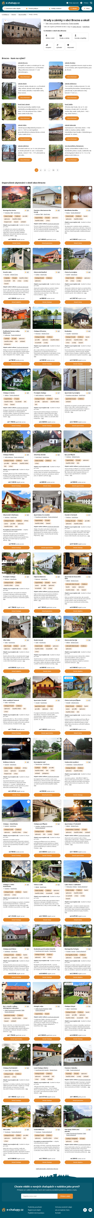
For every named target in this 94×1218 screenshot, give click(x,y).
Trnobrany (8, 1132)
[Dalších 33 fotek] (77, 811)
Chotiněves (69, 764)
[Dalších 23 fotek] (77, 936)
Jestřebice (7, 951)
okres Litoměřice (54, 23)
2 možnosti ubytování (22, 287)
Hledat (74, 8)
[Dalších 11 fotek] (77, 441)
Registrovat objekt (34, 1210)
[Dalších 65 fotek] (77, 563)
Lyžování (59, 47)
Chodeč (37, 703)
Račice (68, 213)
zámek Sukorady (70, 125)
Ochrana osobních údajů (63, 1207)
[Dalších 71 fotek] (77, 993)
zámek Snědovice (70, 84)
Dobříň (68, 274)
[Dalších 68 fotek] (77, 1116)
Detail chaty (16, 243)
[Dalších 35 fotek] (47, 380)
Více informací (25, 77)
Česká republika (74, 23)
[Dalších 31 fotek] (16, 871)
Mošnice (68, 517)
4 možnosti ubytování (53, 224)
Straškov (37, 826)
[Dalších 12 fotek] (16, 502)
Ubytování (70, 47)
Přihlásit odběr (65, 1196)
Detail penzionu (47, 243)
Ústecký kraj (64, 23)
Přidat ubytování (73, 3)
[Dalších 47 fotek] (77, 687)
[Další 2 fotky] (47, 318)
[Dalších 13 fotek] (77, 380)
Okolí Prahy (47, 214)
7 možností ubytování (22, 347)
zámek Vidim (22, 125)
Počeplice (7, 213)
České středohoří (75, 213)
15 (53, 170)
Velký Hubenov (39, 395)
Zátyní (68, 1009)
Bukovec (37, 579)
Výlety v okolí (50, 38)
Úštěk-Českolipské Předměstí (13, 1010)
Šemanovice (38, 764)
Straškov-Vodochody (46, 826)
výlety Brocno (77, 27)
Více (16, 235)
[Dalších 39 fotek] (77, 318)
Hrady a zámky (64, 38)
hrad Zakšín (69, 104)
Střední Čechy (14, 274)
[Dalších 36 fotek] (77, 627)
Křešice (75, 887)
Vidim (6, 642)
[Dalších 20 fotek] (16, 259)
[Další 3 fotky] (47, 687)
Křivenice (38, 333)
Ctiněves (68, 457)
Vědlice (7, 395)
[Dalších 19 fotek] (47, 502)
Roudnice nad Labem (72, 395)
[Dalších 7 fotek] (47, 197)
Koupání (48, 47)
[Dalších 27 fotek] (16, 197)
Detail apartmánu (78, 425)
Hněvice (37, 214)
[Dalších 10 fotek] (77, 197)
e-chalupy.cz (5, 14)
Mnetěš (68, 703)
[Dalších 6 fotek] (16, 563)
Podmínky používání (35, 1207)
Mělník (68, 581)
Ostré (6, 1070)
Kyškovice (7, 335)
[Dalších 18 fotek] (47, 259)
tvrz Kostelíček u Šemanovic (74, 146)
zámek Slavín (22, 84)
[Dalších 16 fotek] (16, 441)
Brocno (13, 14)
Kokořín (7, 764)
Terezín (73, 951)
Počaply (68, 951)
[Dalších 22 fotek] (16, 318)
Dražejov (7, 888)
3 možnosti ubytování (53, 776)
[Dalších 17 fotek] (47, 441)
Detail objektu (16, 302)
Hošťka (37, 274)
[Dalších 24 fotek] (16, 993)
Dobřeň (7, 826)
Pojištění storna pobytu (36, 1213)
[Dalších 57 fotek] (16, 1116)
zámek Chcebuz (70, 63)
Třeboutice (69, 887)
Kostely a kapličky (80, 38)
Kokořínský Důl (39, 951)
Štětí (47, 23)
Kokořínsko (86, 27)
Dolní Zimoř (38, 457)
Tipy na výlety (22, 14)
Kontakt (58, 1213)
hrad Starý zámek (24, 104)
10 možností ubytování (84, 1079)
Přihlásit (86, 3)
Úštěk (22, 1010)
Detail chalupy (47, 302)
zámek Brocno (23, 63)
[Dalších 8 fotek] (16, 811)
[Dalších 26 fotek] (77, 259)
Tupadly (68, 333)
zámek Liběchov (23, 146)
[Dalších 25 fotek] (77, 502)
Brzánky (7, 274)
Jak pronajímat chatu (62, 1210)
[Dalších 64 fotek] (16, 380)
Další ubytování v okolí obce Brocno (47, 1169)
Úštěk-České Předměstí (41, 1009)
